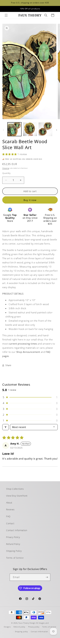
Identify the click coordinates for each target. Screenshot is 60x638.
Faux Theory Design (27, 623)
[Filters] (5, 427)
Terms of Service (15, 557)
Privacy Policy (13, 537)
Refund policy (19, 627)
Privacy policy (33, 627)
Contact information (39, 631)
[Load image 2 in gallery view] (30, 129)
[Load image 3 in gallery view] (45, 129)
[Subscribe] (46, 577)
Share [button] (8, 365)
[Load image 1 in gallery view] (14, 129)
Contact (10, 523)
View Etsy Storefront (17, 495)
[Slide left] (3, 130)
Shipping (5, 168)
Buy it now (30, 200)
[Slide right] (56, 130)
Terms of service (49, 627)
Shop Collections (15, 488)
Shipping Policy (14, 550)
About (9, 502)
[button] (6, 15)
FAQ (8, 516)
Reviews (10, 509)
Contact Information (16, 530)
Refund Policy (13, 544)
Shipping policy (21, 631)
